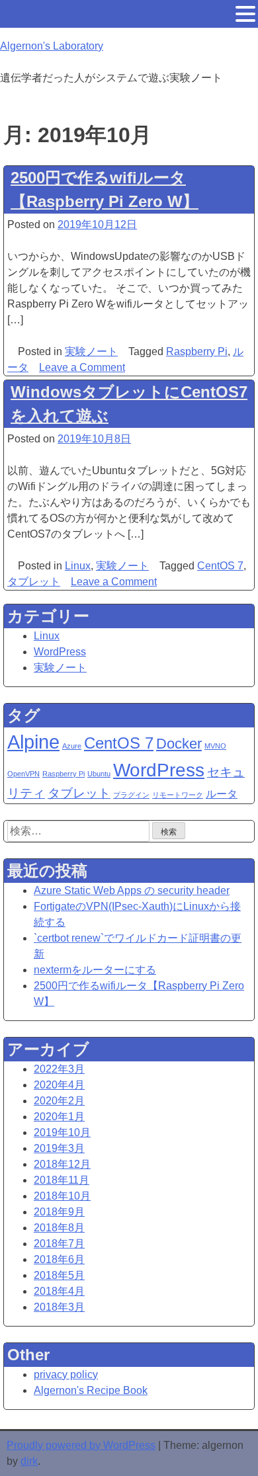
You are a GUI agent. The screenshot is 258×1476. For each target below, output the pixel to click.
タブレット (33, 581)
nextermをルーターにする (95, 969)
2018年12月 (62, 1164)
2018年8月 (59, 1227)
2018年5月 (59, 1275)
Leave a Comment (82, 367)
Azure (71, 746)
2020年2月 (59, 1100)
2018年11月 (61, 1180)
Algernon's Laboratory (51, 46)
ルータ (221, 794)
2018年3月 (59, 1307)
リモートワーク (177, 795)
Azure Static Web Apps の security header (132, 890)
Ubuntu (98, 774)
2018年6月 (59, 1259)
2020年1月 (59, 1116)
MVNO (215, 746)
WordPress (60, 651)
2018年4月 (59, 1291)
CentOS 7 (220, 565)
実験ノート (91, 351)
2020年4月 (59, 1084)
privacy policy (66, 1374)
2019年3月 (59, 1148)
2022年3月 (59, 1069)
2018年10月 (62, 1196)
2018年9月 (59, 1211)
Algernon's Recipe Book (91, 1390)
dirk (29, 1461)
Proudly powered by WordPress (81, 1445)
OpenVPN (23, 774)
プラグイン (131, 795)
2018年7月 (59, 1243)
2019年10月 (62, 1132)
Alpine (33, 742)
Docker (179, 743)
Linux (78, 565)
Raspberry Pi (197, 351)
